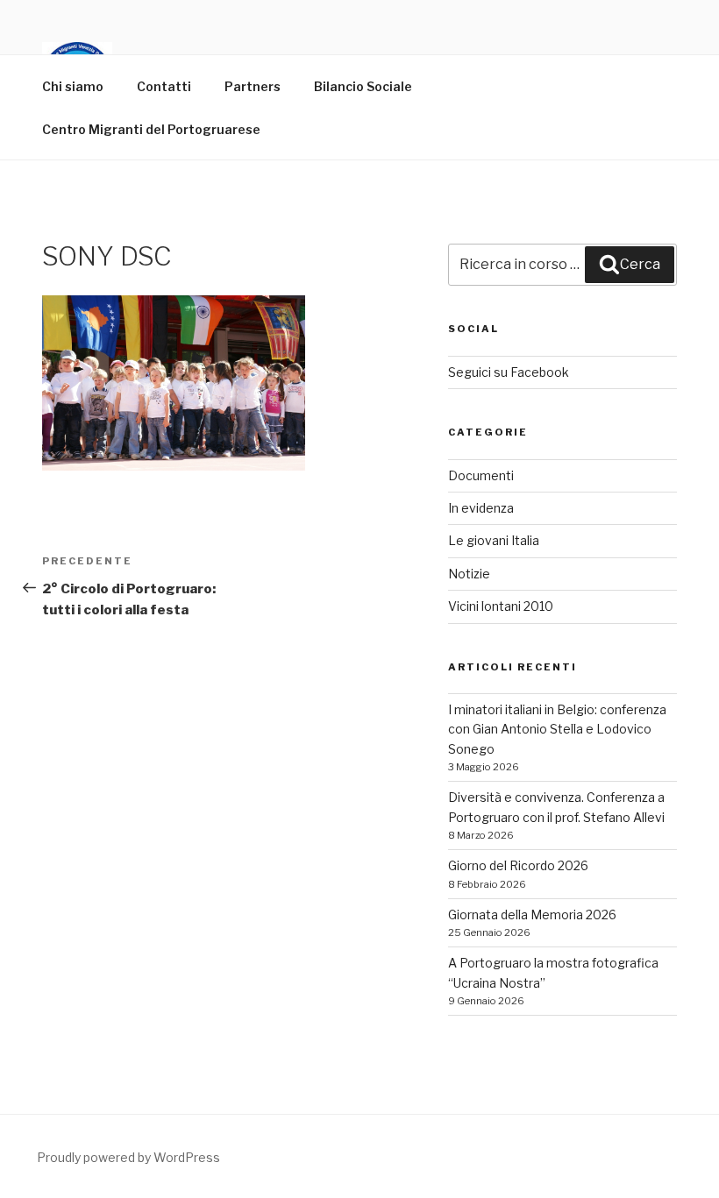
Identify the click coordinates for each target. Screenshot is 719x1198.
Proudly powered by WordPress (128, 1157)
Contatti (164, 86)
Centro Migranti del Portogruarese (151, 129)
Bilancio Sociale (363, 86)
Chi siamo (72, 86)
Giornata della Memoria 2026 (532, 914)
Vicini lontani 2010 (500, 606)
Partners (252, 86)
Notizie (469, 573)
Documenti (481, 475)
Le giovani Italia (493, 540)
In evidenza (481, 507)
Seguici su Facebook (508, 372)
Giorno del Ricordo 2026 (518, 865)
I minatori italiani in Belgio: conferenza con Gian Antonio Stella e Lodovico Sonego (557, 729)
